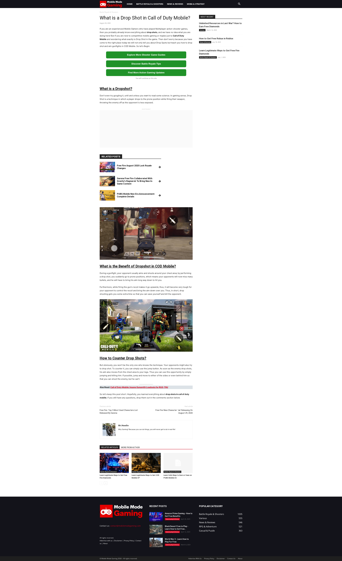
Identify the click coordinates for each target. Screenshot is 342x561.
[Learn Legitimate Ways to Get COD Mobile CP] (146, 463)
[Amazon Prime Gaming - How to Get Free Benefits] (156, 516)
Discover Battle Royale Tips (146, 64)
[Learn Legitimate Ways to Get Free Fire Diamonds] (114, 463)
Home (130, 4)
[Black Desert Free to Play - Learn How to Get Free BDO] (156, 529)
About (105, 543)
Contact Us (231, 558)
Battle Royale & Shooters (149, 4)
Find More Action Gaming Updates (146, 72)
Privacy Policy (129, 540)
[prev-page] (101, 483)
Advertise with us (106, 540)
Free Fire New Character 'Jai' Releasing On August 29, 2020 (174, 411)
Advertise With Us (195, 558)
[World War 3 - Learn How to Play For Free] (156, 542)
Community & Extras (172, 519)
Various (202, 30)
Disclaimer (118, 540)
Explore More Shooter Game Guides (146, 55)
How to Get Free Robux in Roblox (216, 38)
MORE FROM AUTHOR (130, 447)
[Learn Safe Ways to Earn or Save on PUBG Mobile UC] (178, 463)
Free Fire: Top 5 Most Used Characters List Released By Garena (119, 411)
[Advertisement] (146, 129)
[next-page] (105, 483)
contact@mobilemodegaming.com (125, 526)
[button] (239, 4)
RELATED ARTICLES (109, 447)
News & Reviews (175, 4)
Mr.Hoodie (123, 425)
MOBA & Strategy (196, 4)
